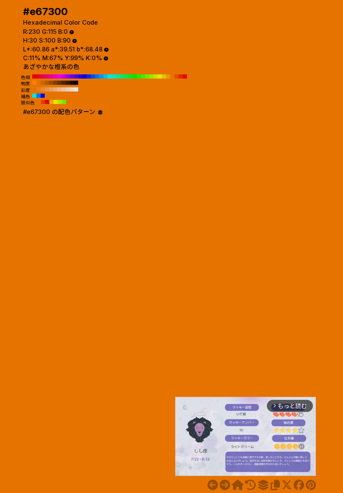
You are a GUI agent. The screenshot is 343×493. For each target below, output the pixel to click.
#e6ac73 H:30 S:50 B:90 (55, 89)
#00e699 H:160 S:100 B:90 (118, 76)
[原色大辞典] (237, 485)
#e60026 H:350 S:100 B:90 (38, 76)
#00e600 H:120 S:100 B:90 (135, 76)
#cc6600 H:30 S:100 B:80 (43, 83)
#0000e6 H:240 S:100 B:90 (84, 76)
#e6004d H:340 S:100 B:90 (43, 76)
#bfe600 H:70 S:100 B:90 (156, 76)
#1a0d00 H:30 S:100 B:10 (72, 83)
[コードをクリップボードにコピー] (275, 485)
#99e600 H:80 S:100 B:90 (151, 76)
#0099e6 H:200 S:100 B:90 (101, 76)
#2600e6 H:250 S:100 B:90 (80, 76)
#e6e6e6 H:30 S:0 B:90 (76, 89)
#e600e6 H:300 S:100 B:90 (59, 76)
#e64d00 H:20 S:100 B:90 (176, 76)
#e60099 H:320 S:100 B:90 (51, 76)
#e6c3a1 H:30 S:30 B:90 (63, 89)
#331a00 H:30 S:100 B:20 (68, 83)
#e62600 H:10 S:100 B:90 (181, 76)
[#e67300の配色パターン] (263, 485)
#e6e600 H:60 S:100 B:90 (160, 76)
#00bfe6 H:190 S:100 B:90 (105, 76)
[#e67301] (225, 485)
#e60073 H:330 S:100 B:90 (47, 76)
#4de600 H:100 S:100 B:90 (143, 76)
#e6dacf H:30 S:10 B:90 (72, 89)
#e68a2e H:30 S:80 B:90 (43, 89)
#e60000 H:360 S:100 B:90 (34, 76)
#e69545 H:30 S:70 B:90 (47, 89)
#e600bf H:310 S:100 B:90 (55, 76)
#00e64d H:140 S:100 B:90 (126, 76)
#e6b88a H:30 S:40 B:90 (59, 89)
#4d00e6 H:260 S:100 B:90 (76, 76)
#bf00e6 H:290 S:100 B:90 (63, 76)
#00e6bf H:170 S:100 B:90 (114, 76)
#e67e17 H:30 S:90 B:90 (38, 89)
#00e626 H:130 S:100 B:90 (130, 76)
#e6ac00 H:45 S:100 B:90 (51, 102)
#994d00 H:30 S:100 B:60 (51, 83)
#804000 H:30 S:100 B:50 (55, 83)
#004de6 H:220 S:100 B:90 (93, 76)
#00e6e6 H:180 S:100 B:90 (110, 76)
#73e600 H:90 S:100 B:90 (147, 76)
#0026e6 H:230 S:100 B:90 (89, 76)
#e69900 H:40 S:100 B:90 (168, 76)
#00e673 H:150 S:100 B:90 (122, 76)
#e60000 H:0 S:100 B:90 (185, 76)
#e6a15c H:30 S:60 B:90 (51, 89)
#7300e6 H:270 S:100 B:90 (72, 76)
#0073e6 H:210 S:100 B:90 (97, 76)
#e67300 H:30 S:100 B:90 (172, 76)
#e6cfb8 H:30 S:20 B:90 (68, 89)
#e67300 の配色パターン (60, 112)
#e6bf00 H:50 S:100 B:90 (164, 76)
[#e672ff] (212, 485)
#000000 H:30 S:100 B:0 (76, 83)
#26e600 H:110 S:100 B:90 (139, 76)
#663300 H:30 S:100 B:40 (59, 83)
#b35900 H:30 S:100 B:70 (47, 83)
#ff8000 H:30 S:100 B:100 (34, 83)
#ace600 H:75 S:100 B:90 (60, 102)
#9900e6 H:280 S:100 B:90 (68, 76)
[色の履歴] (250, 485)
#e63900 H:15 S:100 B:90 (43, 102)
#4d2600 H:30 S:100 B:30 (63, 83)
